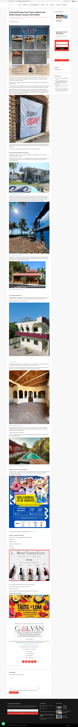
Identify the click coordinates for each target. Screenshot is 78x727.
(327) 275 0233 (44, 708)
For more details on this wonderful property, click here (18, 465)
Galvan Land (25, 4)
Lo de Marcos (31, 17)
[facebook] (65, 1)
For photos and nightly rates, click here (16, 425)
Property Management (34, 4)
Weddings (65, 4)
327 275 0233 (11, 1)
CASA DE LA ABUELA (66, 711)
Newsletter (38, 17)
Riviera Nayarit (46, 17)
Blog (47, 4)
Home (20, 4)
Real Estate (42, 17)
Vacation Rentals (18, 18)
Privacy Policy (68, 725)
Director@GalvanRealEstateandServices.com (29, 644)
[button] (3, 723)
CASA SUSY (65, 715)
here (27, 653)
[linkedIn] (68, 1)
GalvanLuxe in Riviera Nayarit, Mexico (62, 88)
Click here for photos (12, 361)
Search (61, 60)
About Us (42, 4)
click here (32, 531)
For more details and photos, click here (16, 194)
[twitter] (66, 1)
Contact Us (58, 4)
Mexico (35, 17)
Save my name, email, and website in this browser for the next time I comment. (23, 690)
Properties (52, 4)
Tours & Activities (12, 18)
